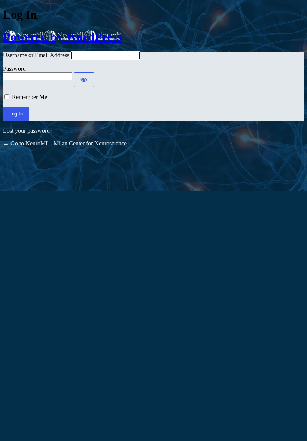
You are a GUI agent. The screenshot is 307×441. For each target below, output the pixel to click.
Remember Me (29, 97)
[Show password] (84, 79)
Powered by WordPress (62, 36)
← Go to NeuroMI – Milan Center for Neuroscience (65, 143)
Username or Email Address (36, 55)
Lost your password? (27, 130)
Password (14, 68)
